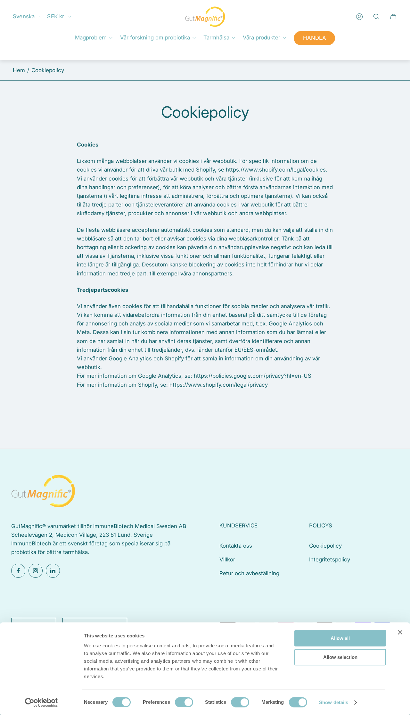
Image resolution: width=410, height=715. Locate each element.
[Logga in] (359, 17)
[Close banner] (400, 632)
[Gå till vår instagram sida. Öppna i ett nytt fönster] (36, 571)
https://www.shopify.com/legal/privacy (218, 385)
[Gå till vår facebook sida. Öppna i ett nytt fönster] (18, 571)
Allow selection (340, 657)
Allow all (340, 638)
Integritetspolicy (329, 559)
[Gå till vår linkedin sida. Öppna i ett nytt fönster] (53, 571)
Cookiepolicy (325, 546)
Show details (333, 702)
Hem (19, 70)
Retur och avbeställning (249, 573)
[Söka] (376, 17)
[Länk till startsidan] (43, 492)
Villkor (227, 559)
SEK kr (55, 16)
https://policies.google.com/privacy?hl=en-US (252, 376)
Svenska (24, 16)
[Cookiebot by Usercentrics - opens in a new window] (41, 702)
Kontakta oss (235, 546)
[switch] (184, 702)
